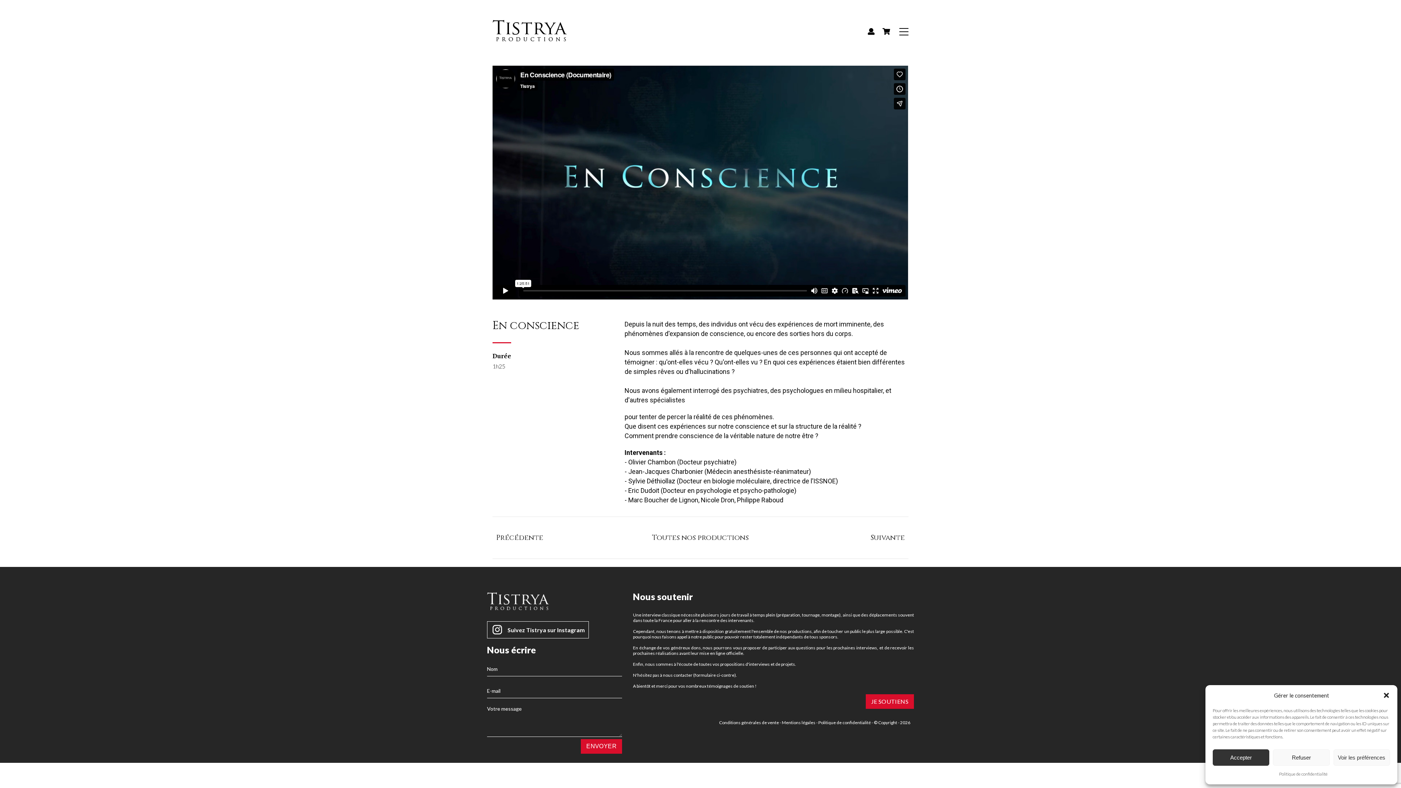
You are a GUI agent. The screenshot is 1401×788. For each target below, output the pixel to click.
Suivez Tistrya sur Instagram (546, 629)
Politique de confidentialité (1303, 774)
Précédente (519, 537)
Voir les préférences (1361, 757)
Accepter (1241, 757)
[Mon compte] (871, 31)
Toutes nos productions (700, 537)
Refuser (1301, 757)
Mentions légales (798, 722)
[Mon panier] (886, 31)
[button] (1386, 695)
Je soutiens (889, 701)
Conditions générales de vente (749, 722)
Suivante (888, 537)
